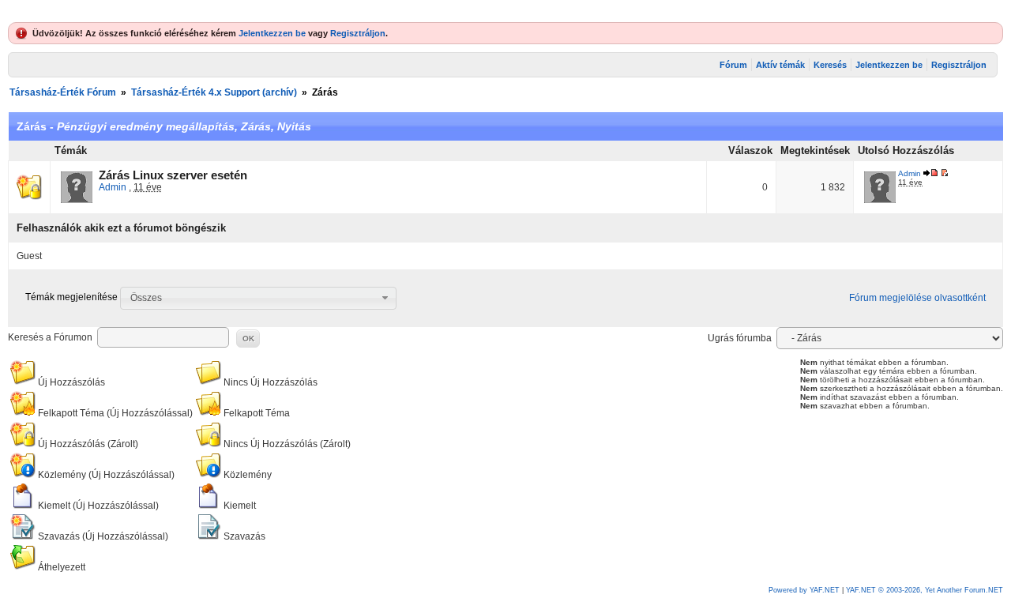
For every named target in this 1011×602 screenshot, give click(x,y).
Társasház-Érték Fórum (62, 92)
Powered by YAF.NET (804, 590)
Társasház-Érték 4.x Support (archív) (214, 92)
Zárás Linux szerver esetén (173, 175)
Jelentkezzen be (272, 33)
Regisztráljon (357, 33)
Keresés (830, 65)
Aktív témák (780, 65)
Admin (112, 187)
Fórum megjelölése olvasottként (917, 297)
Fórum (733, 65)
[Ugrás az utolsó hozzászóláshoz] (931, 173)
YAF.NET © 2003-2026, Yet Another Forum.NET (924, 590)
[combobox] (258, 298)
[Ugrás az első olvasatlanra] (944, 173)
